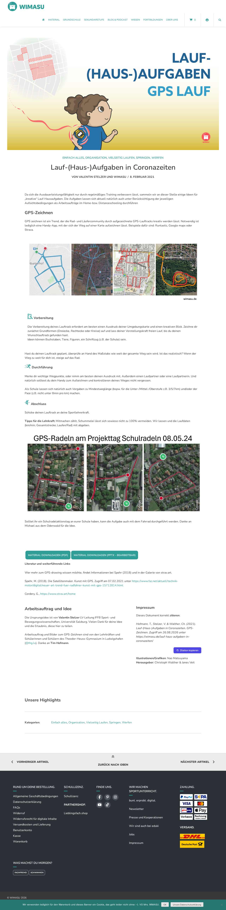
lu (34, 643)
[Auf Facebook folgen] (99, 797)
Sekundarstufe (94, 19)
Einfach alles (73, 158)
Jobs (132, 834)
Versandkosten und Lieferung (31, 825)
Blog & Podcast (118, 19)
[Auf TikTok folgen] (107, 805)
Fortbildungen (153, 19)
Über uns (172, 19)
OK (164, 904)
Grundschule (72, 19)
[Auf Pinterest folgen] (107, 797)
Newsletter (136, 809)
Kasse (17, 836)
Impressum (136, 843)
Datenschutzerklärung (27, 802)
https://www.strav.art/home (58, 594)
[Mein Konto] (207, 20)
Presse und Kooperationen (146, 817)
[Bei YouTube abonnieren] (99, 805)
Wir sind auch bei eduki (144, 826)
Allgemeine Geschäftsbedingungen (35, 796)
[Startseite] (26, 6)
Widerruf (19, 813)
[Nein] (221, 904)
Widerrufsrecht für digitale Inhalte (35, 819)
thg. (30, 643)
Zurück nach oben (113, 765)
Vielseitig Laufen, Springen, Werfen (135, 158)
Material (54, 19)
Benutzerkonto (22, 830)
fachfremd (21, 872)
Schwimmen (37, 872)
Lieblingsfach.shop (76, 813)
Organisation (96, 158)
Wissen (135, 19)
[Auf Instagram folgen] (115, 797)
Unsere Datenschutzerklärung (187, 904)
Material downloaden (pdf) (48, 555)
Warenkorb (20, 841)
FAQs (16, 808)
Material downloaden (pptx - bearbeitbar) (105, 555)
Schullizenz (71, 796)
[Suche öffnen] (220, 20)
